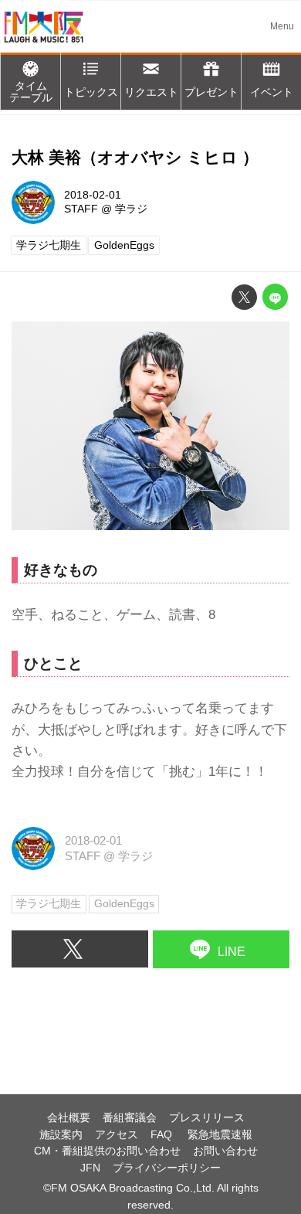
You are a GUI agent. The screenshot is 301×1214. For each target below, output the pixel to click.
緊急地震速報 (220, 1135)
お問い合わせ (225, 1151)
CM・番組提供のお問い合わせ (107, 1151)
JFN (90, 1168)
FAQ (162, 1135)
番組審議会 (130, 1118)
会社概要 (68, 1118)
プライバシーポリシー (167, 1168)
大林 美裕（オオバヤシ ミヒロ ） (135, 157)
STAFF (81, 209)
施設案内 (61, 1135)
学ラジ (131, 209)
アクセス (116, 1135)
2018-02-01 (92, 195)
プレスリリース (207, 1118)
